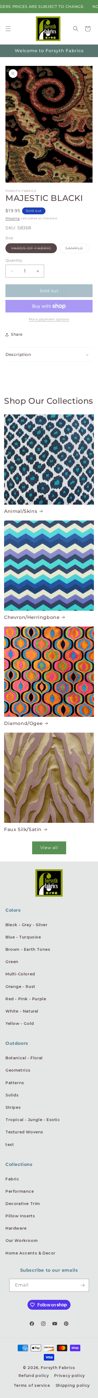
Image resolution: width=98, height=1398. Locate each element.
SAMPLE (77, 249)
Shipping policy (73, 1385)
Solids (12, 1095)
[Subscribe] (83, 1285)
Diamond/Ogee (23, 723)
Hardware (16, 1228)
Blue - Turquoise (23, 937)
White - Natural (21, 1011)
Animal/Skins (20, 511)
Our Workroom (21, 1240)
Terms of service (32, 1385)
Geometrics (17, 1070)
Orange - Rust (20, 986)
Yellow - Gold (19, 1023)
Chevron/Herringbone (31, 617)
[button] (8, 29)
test (9, 1144)
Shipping (12, 218)
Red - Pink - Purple (25, 998)
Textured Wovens (24, 1132)
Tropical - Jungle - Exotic (32, 1119)
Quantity (13, 260)
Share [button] (17, 334)
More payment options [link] (49, 319)
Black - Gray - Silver (26, 924)
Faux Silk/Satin (23, 829)
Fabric (12, 1179)
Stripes (13, 1107)
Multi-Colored (20, 974)
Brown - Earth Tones (27, 949)
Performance (19, 1191)
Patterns (14, 1082)
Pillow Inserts (20, 1215)
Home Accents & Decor (30, 1253)
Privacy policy (69, 1375)
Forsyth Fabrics (58, 1367)
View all (49, 847)
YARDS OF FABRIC (34, 249)
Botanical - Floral (24, 1057)
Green (12, 961)
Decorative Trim (22, 1203)
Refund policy (34, 1375)
